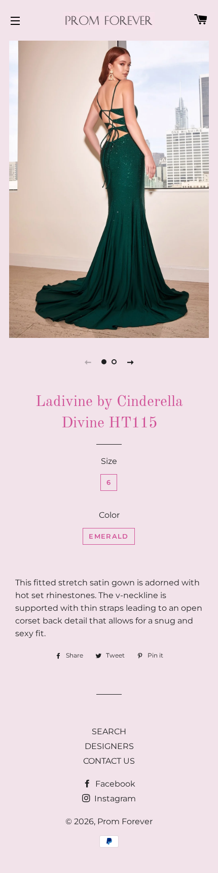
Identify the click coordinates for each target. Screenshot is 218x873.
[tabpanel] (109, 188)
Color (109, 515)
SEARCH (109, 731)
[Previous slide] (88, 362)
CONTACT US (109, 761)
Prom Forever (125, 821)
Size (109, 461)
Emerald (108, 536)
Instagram (114, 798)
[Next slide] (130, 362)
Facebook (114, 784)
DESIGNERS (109, 746)
